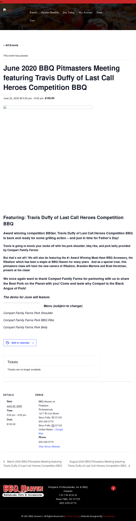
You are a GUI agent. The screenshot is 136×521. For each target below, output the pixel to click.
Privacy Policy (72, 516)
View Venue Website (49, 446)
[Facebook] (113, 488)
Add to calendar (20, 342)
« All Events (10, 45)
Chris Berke (109, 516)
